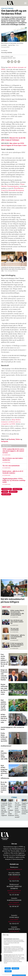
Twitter (17, 439)
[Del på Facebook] (8, 61)
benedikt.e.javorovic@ (14, 891)
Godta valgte (15, 968)
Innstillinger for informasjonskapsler (19, 975)
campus (4, 491)
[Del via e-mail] (15, 61)
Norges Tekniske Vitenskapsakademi (13, 185)
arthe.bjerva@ (14, 931)
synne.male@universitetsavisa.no (14, 920)
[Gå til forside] (14, 3)
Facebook (12, 439)
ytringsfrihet (6, 489)
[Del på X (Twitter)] (12, 61)
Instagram (4, 441)
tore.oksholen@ (14, 877)
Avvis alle (8, 968)
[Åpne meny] (25, 3)
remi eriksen (6, 494)
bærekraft (13, 491)
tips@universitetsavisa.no (14, 869)
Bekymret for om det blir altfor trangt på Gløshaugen (13, 139)
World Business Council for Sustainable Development (12, 189)
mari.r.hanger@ (14, 902)
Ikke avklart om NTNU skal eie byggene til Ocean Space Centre (14, 144)
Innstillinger (8, 971)
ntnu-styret (17, 489)
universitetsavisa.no (14, 879)
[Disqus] (14, 520)
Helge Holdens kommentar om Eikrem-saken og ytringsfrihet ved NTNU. (11, 422)
